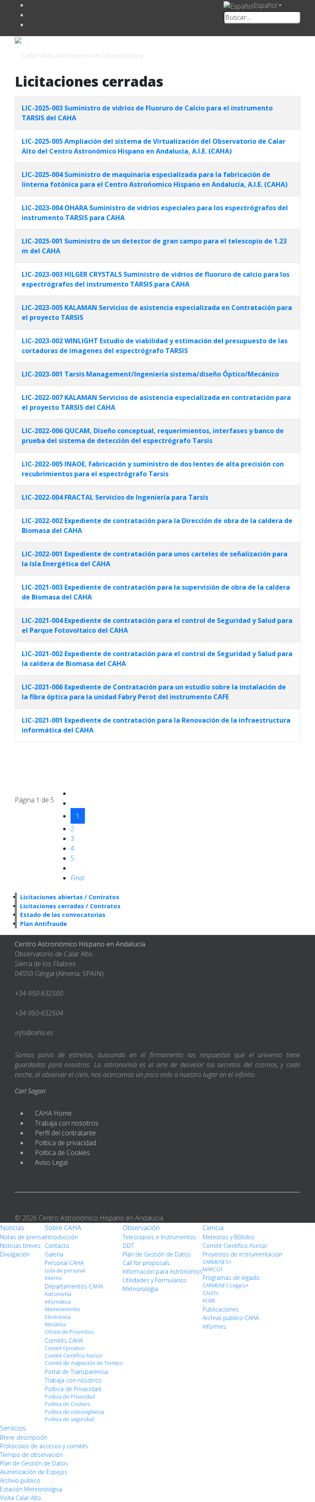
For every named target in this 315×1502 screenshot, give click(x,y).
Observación (141, 1227)
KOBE (209, 1300)
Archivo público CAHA (231, 1318)
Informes (214, 1326)
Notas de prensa (22, 1237)
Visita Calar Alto (20, 1498)
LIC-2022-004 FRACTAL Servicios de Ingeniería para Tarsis (115, 497)
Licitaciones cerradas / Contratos (70, 906)
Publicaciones (221, 1309)
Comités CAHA (64, 1340)
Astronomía (58, 1294)
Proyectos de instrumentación (242, 1254)
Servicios (13, 1428)
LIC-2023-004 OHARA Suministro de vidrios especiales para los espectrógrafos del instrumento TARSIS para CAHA (155, 212)
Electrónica (58, 1317)
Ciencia (213, 1227)
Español (265, 5)
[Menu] (243, 54)
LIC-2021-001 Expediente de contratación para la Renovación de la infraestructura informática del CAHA (156, 725)
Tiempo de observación (31, 1454)
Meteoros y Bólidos (228, 1237)
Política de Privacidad (73, 1389)
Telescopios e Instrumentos (159, 1237)
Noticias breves (20, 1245)
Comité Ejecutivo (64, 1348)
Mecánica (55, 1324)
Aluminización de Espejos (33, 1472)
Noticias (12, 1227)
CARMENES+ (217, 1262)
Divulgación (15, 1254)
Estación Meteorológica (31, 1489)
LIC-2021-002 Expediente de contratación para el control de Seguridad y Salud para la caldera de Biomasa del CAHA (157, 658)
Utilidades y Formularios (155, 1280)
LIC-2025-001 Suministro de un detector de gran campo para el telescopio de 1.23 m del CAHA (154, 246)
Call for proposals (146, 1263)
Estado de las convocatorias (62, 915)
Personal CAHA (64, 1263)
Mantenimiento (62, 1309)
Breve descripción (23, 1437)
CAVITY (211, 1293)
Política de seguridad (69, 1419)
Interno (53, 1278)
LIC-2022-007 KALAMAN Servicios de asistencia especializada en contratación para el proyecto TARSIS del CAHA (156, 402)
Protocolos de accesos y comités (44, 1446)
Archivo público (20, 1480)
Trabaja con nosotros (66, 1123)
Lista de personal (65, 1270)
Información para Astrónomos (163, 1271)
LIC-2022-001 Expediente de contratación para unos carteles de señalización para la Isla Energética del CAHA (155, 558)
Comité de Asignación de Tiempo (84, 1363)
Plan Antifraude (43, 924)
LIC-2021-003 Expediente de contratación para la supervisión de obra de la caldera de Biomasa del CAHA (156, 592)
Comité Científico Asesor (74, 1355)
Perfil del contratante (65, 1132)
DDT (128, 1245)
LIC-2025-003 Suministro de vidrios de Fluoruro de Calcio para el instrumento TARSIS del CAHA (147, 112)
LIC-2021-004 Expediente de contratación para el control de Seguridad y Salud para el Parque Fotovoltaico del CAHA (157, 625)
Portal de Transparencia (76, 1372)
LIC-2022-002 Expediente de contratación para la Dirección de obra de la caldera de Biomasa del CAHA (157, 525)
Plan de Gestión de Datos (157, 1254)
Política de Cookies (62, 1152)
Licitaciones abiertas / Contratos (69, 897)
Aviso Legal (51, 1162)
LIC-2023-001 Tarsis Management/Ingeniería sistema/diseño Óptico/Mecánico (150, 374)
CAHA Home (53, 1113)
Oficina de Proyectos (69, 1331)
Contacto (57, 1245)
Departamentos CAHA (74, 1286)
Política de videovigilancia (74, 1411)
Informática (58, 1301)
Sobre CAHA (63, 1227)
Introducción (61, 1237)
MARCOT (213, 1269)
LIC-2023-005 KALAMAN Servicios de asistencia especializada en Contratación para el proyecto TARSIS (157, 312)
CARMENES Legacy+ (226, 1285)
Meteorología (140, 1289)
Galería (54, 1254)
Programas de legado (231, 1278)
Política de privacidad (65, 1142)
